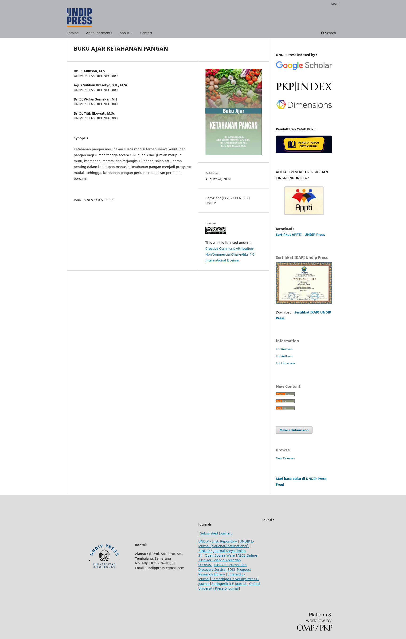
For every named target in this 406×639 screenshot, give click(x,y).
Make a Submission (294, 430)
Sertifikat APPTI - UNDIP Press (300, 234)
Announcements (99, 33)
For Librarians (285, 363)
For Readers (284, 349)
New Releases (285, 458)
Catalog (73, 33)
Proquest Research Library (224, 571)
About (125, 33)
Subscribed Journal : (216, 533)
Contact (146, 33)
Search (330, 33)
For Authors (284, 356)
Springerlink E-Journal (229, 583)
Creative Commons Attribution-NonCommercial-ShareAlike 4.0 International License (229, 254)
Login (335, 3)
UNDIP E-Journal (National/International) (226, 543)
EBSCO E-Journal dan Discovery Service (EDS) (222, 567)
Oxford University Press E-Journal (229, 586)
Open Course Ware (220, 555)
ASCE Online (248, 555)
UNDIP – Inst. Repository (218, 541)
